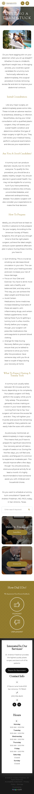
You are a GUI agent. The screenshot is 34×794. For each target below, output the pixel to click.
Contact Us (17, 564)
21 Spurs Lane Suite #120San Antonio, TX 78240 (17, 687)
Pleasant (17, 614)
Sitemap (20, 784)
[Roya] (17, 789)
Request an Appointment (17, 670)
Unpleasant (17, 632)
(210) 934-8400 (17, 696)
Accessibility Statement (13, 782)
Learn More (17, 532)
